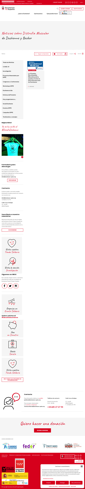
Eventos (30, 1)
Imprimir (79, 53)
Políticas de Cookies (53, 486)
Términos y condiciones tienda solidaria (19, 455)
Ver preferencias (76, 482)
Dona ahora (42, 430)
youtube (72, 2)
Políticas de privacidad (47, 455)
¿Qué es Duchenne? (24, 13)
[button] (82, 466)
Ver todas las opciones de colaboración (12, 379)
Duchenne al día (7, 90)
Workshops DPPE (8, 86)
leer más (31, 86)
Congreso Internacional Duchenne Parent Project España (17, 3)
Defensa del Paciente (9, 95)
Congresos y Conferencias (11, 81)
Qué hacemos (38, 13)
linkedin (75, 2)
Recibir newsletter (79, 461)
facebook (68, 2)
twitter (66, 2)
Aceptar (48, 482)
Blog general (32, 70)
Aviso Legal (73, 486)
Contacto (39, 3)
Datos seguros (36, 455)
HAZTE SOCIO (78, 9)
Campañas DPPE (8, 112)
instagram (70, 2)
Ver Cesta (58, 54)
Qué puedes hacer (52, 13)
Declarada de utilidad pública (68, 456)
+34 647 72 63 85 (57, 2)
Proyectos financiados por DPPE (11, 76)
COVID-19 (6, 66)
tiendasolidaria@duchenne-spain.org (34, 406)
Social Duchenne (8, 103)
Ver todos (22, 157)
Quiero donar (65, 9)
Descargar (12, 180)
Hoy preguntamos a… (9, 99)
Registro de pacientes (8, 1)
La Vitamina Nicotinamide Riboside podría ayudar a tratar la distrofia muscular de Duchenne (34, 78)
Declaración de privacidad (64, 486)
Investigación (7, 71)
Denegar (62, 482)
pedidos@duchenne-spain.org (32, 400)
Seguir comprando (43, 54)
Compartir (71, 53)
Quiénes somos (21, 1)
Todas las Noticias (8, 62)
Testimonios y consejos (10, 117)
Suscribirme (12, 230)
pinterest (77, 2)
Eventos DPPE (7, 108)
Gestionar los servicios (48, 478)
